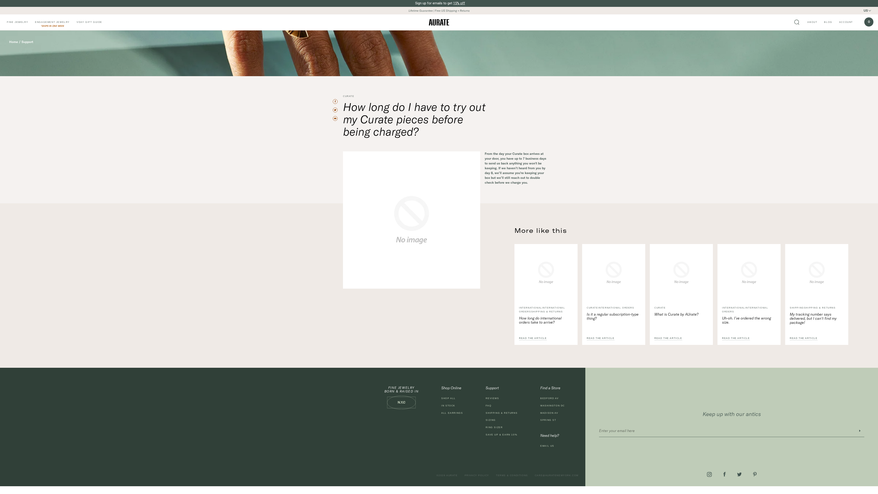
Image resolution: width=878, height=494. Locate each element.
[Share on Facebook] (337, 101)
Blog (828, 22)
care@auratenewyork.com (556, 475)
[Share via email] (337, 118)
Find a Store (550, 388)
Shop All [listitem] (448, 398)
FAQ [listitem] (488, 405)
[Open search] (797, 22)
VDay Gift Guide (89, 22)
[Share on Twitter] (337, 110)
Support (27, 42)
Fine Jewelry (17, 22)
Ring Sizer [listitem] (494, 427)
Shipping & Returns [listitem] (501, 413)
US (866, 10)
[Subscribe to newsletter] (859, 430)
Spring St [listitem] (548, 420)
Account (846, 22)
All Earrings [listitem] (452, 413)
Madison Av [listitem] (549, 413)
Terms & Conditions (512, 475)
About (812, 22)
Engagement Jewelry (52, 22)
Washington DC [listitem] (552, 405)
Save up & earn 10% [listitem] (501, 434)
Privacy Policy (477, 475)
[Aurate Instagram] (709, 474)
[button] (870, 10)
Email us (547, 446)
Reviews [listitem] (492, 398)
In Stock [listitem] (448, 405)
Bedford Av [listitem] (549, 398)
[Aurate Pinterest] (755, 474)
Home (13, 42)
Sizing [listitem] (491, 420)
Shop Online (451, 388)
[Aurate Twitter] (739, 474)
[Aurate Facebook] (724, 474)
